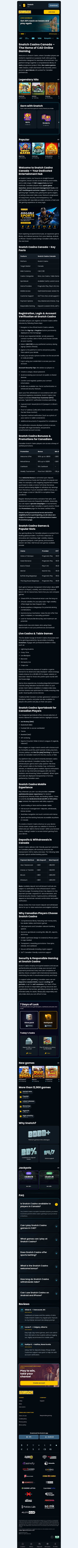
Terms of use (22, 1416)
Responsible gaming (46, 1415)
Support (42, 1401)
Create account (39, 1383)
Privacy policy (23, 1422)
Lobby (20, 1401)
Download (53, 5)
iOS (30, 1437)
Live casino (22, 1407)
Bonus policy (22, 1425)
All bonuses (54, 34)
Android (51, 1437)
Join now (51, 12)
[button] (39, 1204)
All (58, 79)
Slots (20, 1404)
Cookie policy (23, 1419)
